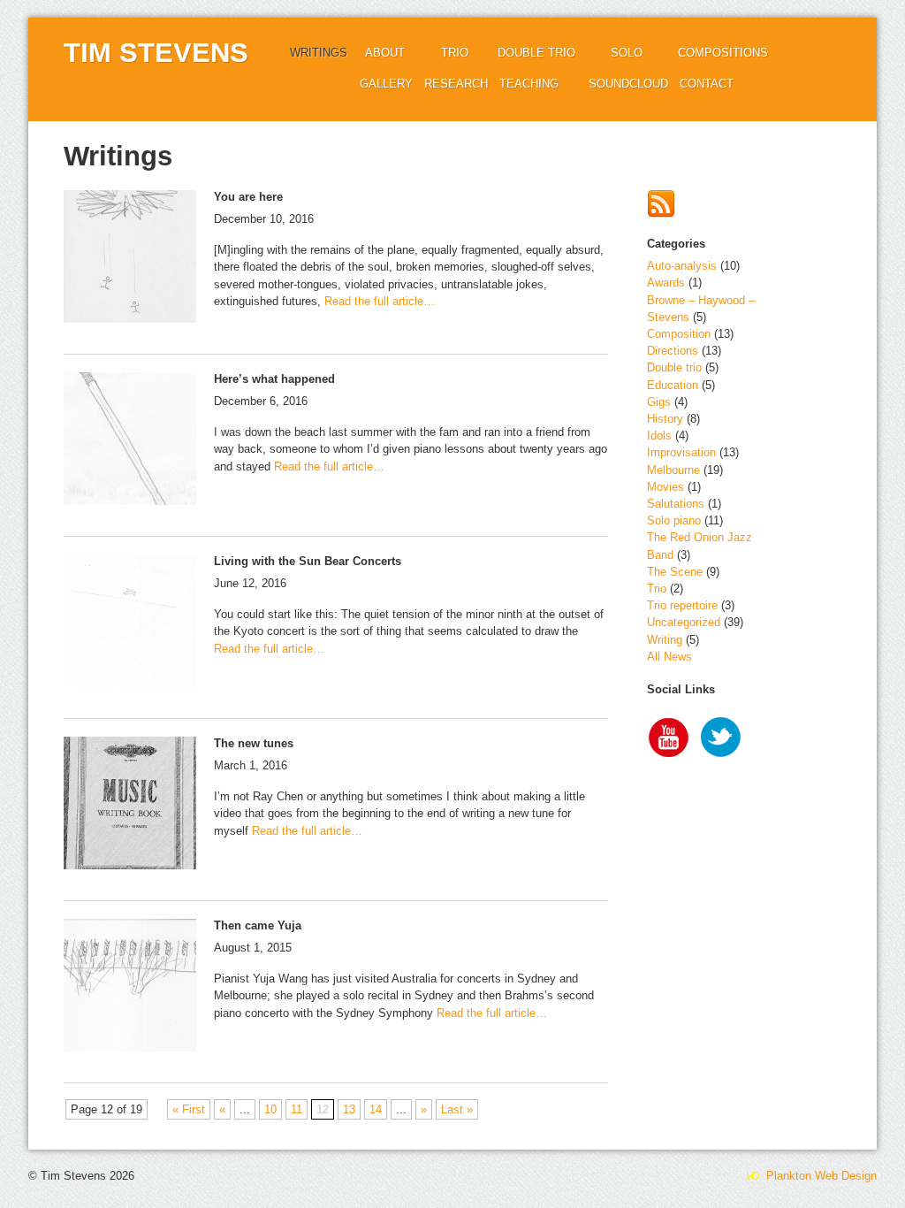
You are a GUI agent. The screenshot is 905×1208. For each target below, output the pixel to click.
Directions (672, 350)
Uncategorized (683, 622)
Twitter (722, 739)
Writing (664, 639)
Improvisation (681, 452)
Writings (318, 52)
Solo (627, 52)
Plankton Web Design (820, 1175)
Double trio (536, 52)
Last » (457, 1109)
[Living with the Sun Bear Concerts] (130, 623)
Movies (665, 486)
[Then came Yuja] (130, 987)
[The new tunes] (130, 805)
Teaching (529, 83)
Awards (666, 282)
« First (188, 1109)
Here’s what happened (274, 379)
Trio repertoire (682, 605)
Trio (454, 52)
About (385, 52)
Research (456, 83)
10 (270, 1109)
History (665, 418)
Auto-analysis (682, 265)
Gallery (386, 83)
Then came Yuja (257, 925)
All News (669, 656)
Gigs (659, 402)
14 (375, 1109)
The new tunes (253, 743)
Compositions (723, 52)
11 (296, 1109)
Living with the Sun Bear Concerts (307, 561)
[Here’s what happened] (130, 440)
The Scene (675, 571)
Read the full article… (378, 301)
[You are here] (130, 258)
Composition (679, 333)
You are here (248, 196)
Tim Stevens (156, 52)
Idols (659, 435)
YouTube (669, 739)
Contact (707, 83)
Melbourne (673, 470)
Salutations (675, 503)
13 (349, 1109)
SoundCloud (628, 83)
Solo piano (674, 520)
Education (672, 385)
